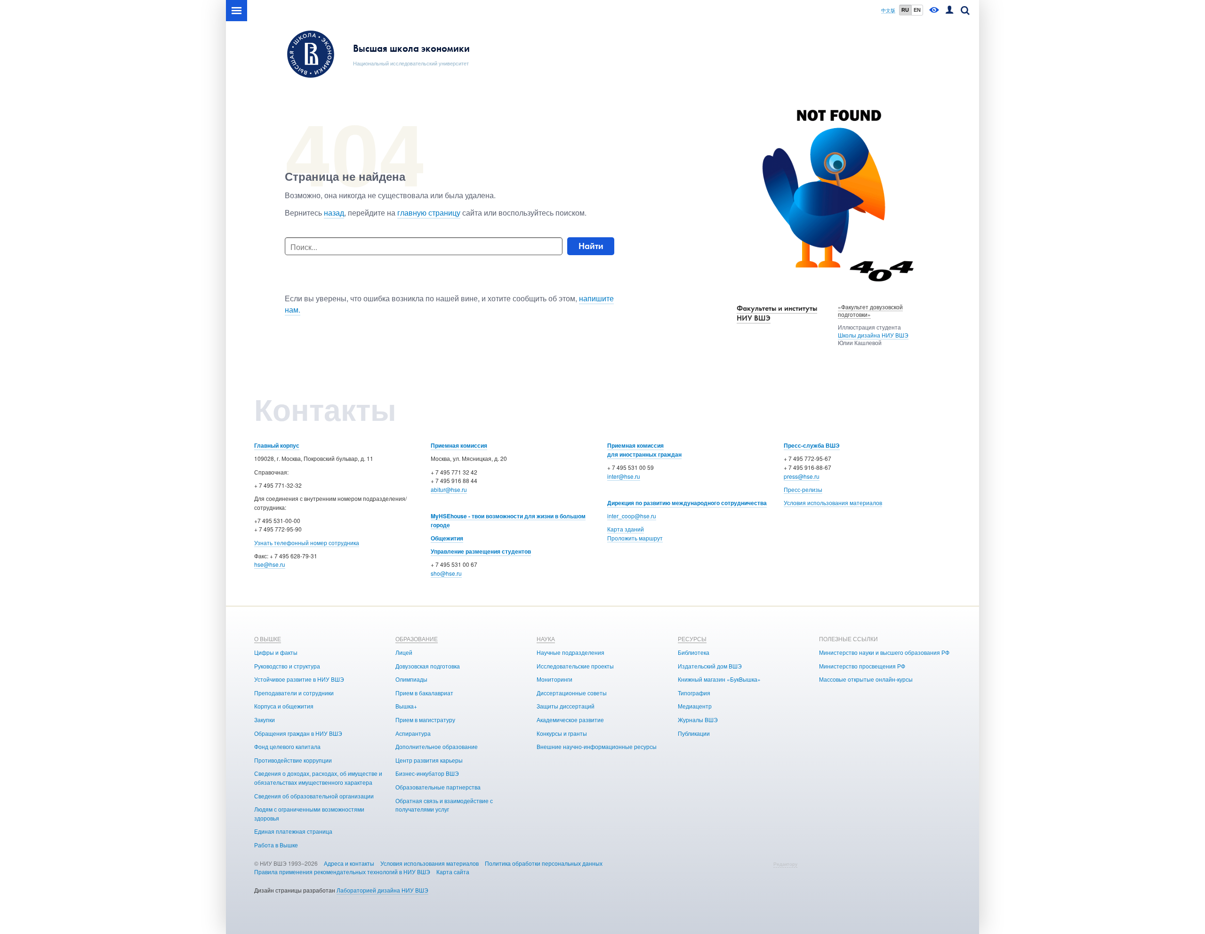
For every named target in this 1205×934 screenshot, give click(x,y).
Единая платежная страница (293, 831)
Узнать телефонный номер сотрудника (306, 543)
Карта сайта (452, 872)
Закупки (264, 720)
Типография (694, 693)
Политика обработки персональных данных (543, 863)
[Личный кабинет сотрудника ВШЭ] (949, 10)
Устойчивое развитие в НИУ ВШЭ (299, 679)
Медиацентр (695, 706)
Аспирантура (413, 733)
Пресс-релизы (803, 489)
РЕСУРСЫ (692, 639)
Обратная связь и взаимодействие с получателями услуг (444, 805)
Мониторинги (554, 679)
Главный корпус (276, 445)
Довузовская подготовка (427, 666)
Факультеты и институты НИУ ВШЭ (777, 313)
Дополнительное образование (436, 746)
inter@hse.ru (623, 476)
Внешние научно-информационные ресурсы (597, 746)
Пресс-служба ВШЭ (812, 445)
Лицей (403, 652)
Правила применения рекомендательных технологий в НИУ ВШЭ (342, 872)
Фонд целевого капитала (287, 746)
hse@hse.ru (269, 564)
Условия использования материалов (833, 503)
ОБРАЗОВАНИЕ (416, 639)
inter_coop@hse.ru (631, 516)
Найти (590, 246)
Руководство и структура (287, 666)
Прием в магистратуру (425, 720)
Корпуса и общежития (283, 706)
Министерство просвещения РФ (862, 666)
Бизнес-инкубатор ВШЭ (427, 773)
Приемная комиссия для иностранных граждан (644, 450)
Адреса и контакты (349, 863)
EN (917, 10)
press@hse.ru (801, 476)
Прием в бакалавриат (424, 693)
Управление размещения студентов (481, 551)
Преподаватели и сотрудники (294, 693)
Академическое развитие (570, 720)
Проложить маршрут (635, 538)
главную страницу (428, 212)
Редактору (785, 864)
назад (334, 212)
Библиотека (693, 652)
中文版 (888, 10)
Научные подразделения (570, 652)
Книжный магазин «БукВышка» (719, 679)
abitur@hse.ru (449, 489)
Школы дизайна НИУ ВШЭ (873, 335)
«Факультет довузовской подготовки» (870, 311)
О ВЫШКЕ (267, 639)
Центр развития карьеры (429, 760)
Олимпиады (411, 679)
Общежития (447, 538)
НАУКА (546, 639)
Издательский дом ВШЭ (710, 666)
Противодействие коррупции (293, 760)
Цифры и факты (275, 652)
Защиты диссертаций (565, 706)
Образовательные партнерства (438, 787)
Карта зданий (625, 529)
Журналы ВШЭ (698, 720)
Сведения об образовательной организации (314, 796)
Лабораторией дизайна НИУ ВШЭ (382, 890)
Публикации (694, 733)
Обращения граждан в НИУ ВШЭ (298, 733)
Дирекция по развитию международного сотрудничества (687, 503)
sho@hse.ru (446, 573)
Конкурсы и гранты (562, 733)
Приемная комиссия (459, 445)
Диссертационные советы (572, 693)
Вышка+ (406, 706)
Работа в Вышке (276, 845)
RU (905, 10)
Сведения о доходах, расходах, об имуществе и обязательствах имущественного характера (318, 777)
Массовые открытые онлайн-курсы (866, 679)
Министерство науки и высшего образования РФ (884, 652)
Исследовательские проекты (575, 666)
